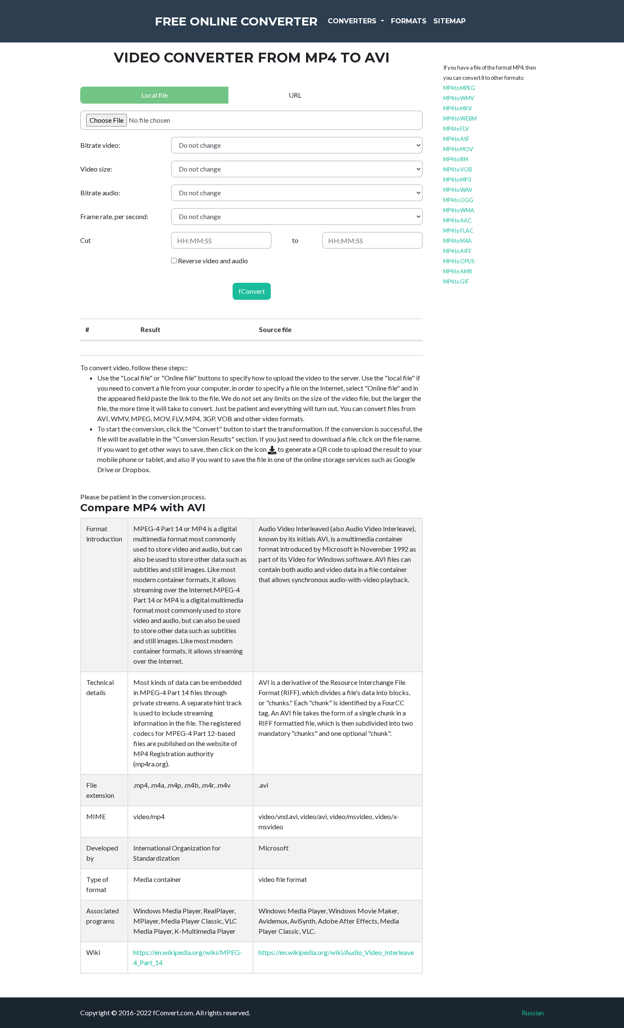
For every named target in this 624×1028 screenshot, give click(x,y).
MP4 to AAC (457, 220)
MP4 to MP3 (457, 179)
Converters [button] (353, 21)
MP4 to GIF (456, 281)
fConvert (252, 291)
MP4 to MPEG (459, 87)
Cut (85, 240)
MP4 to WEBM (460, 118)
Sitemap (449, 21)
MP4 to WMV (458, 98)
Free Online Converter (236, 21)
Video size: (96, 169)
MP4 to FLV (456, 128)
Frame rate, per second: (114, 216)
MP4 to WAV (457, 189)
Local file (154, 95)
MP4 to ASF (456, 138)
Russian (533, 1012)
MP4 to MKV (457, 108)
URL (295, 95)
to (295, 240)
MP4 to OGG (458, 200)
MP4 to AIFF (457, 251)
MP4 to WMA (458, 210)
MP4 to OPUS (458, 261)
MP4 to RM (455, 159)
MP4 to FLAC (458, 230)
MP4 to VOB (457, 169)
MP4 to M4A (457, 240)
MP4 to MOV (458, 149)
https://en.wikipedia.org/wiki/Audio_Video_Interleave (336, 952)
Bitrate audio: (100, 193)
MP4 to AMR (457, 271)
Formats (409, 21)
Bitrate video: (100, 145)
